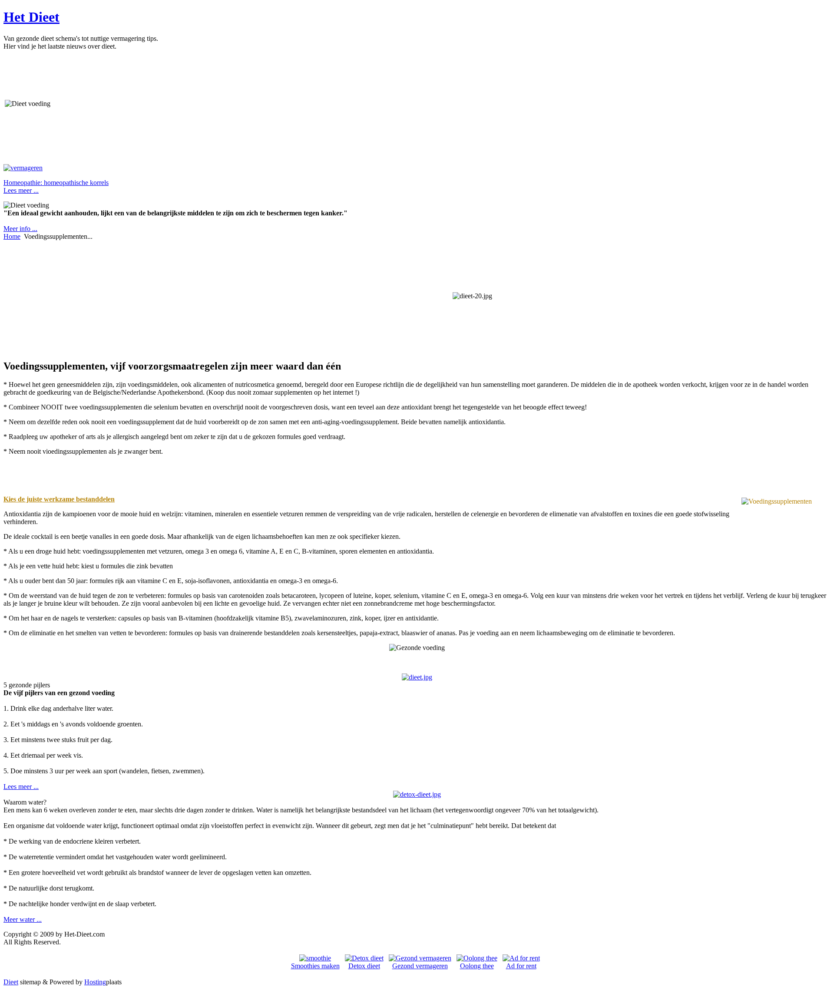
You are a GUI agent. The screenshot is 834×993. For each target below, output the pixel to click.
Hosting (95, 982)
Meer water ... (22, 919)
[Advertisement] (78, 104)
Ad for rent (521, 966)
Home (11, 236)
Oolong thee (477, 966)
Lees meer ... (21, 786)
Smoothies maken (315, 966)
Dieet (10, 982)
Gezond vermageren (420, 966)
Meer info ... (20, 228)
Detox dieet (364, 966)
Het (31, 17)
